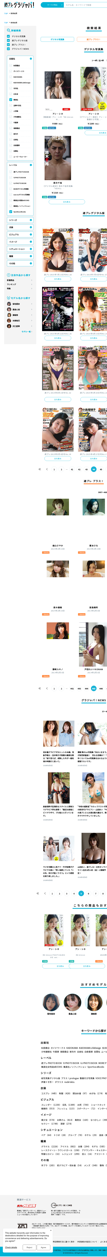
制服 (65, 1093)
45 (101, 469)
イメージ (13, 241)
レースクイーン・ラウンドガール (61, 1150)
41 (72, 469)
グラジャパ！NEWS (20, 48)
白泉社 (16, 139)
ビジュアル (14, 234)
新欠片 (16, 134)
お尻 (83, 1104)
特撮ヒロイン (51, 1153)
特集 (9, 288)
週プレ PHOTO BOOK (21, 172)
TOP (6, 13)
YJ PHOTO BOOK (20, 177)
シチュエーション (17, 249)
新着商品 (10, 280)
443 (79, 688)
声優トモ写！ (47, 1081)
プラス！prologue (70, 1078)
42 (79, 469)
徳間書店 (17, 128)
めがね (96, 1093)
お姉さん (65, 1119)
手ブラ (48, 1165)
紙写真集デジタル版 (50, 1078)
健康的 (48, 1108)
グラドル (50, 1146)
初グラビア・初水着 (70, 1165)
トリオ (60, 1135)
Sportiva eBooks (20, 212)
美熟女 (82, 1119)
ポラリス (59, 1081)
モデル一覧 (26, 331)
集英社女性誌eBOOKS (21, 200)
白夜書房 (17, 145)
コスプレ (49, 1093)
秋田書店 (17, 65)
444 (86, 688)
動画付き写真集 (87, 1078)
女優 (84, 1146)
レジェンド (71, 1153)
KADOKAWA (18, 77)
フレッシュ (66, 1108)
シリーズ (13, 220)
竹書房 (16, 122)
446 (101, 688)
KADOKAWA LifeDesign (22, 82)
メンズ (91, 1165)
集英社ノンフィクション (22, 206)
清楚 (66, 1123)
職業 (11, 256)
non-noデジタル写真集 (22, 194)
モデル (99, 1146)
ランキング (11, 284)
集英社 (16, 100)
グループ (75, 1135)
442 (72, 688)
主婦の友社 (17, 105)
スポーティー (86, 1108)
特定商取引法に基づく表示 (63, 1242)
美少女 (48, 1119)
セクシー (50, 1123)
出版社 (12, 58)
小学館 (16, 111)
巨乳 (69, 1104)
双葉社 (16, 151)
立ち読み (66, 202)
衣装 (11, 227)
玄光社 (16, 88)
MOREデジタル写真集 (21, 189)
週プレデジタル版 (19, 40)
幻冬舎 (16, 94)
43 (86, 469)
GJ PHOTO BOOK (20, 183)
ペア (47, 1135)
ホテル (91, 1135)
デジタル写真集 (18, 36)
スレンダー (51, 1104)
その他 (12, 263)
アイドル (68, 1146)
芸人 (87, 1153)
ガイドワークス (19, 71)
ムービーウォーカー (20, 157)
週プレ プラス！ (19, 44)
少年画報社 (17, 117)
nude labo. (69, 1081)
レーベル (13, 165)
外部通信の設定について (87, 1242)
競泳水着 (80, 1093)
